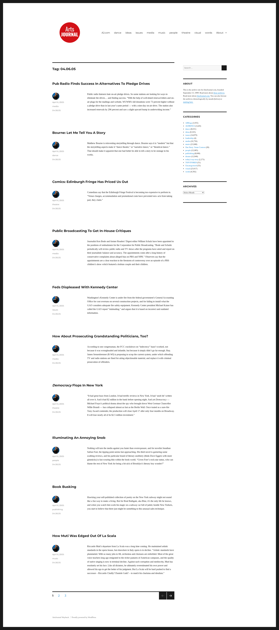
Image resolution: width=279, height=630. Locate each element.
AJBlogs (188, 123)
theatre (186, 32)
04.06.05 (56, 110)
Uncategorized (191, 165)
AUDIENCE (190, 126)
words (208, 32)
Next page (170, 599)
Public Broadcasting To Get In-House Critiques (91, 231)
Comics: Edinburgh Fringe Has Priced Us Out (90, 182)
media (150, 32)
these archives (219, 93)
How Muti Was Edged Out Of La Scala (84, 536)
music (161, 32)
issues (139, 32)
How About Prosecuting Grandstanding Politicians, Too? (100, 336)
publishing (57, 509)
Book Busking (64, 487)
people (173, 32)
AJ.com (106, 32)
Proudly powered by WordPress (84, 617)
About (219, 32)
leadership (189, 138)
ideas (128, 32)
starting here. (188, 102)
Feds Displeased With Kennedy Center (85, 287)
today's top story (191, 159)
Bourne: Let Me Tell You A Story (78, 133)
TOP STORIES (191, 162)
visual (197, 32)
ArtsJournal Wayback (60, 617)
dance (117, 32)
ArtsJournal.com (203, 96)
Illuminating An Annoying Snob (78, 438)
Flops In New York (77, 385)
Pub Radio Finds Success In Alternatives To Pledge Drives (101, 84)
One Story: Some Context (195, 147)
